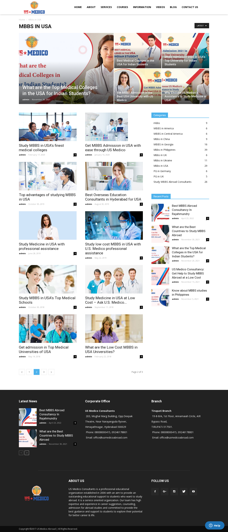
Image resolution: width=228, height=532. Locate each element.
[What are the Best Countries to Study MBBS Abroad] (160, 234)
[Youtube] (193, 491)
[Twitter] (183, 491)
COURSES (122, 7)
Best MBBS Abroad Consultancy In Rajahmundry (184, 210)
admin (25, 99)
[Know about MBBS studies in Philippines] (160, 297)
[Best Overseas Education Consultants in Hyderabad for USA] (114, 176)
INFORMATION (142, 7)
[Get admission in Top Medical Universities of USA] (48, 328)
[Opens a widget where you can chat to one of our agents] (214, 525)
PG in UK (159, 176)
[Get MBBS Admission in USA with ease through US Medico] (114, 127)
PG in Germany (162, 171)
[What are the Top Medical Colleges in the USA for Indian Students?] (66, 74)
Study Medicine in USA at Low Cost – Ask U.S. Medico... (110, 300)
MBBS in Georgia (163, 144)
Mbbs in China (162, 139)
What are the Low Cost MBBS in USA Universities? (111, 349)
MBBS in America (164, 128)
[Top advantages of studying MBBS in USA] (48, 176)
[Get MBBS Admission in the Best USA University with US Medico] (137, 86)
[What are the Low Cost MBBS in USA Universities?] (114, 328)
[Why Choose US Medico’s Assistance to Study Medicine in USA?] (185, 86)
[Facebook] (155, 491)
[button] (205, 7)
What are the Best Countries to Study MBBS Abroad (188, 231)
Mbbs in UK (160, 155)
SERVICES (106, 7)
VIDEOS (160, 7)
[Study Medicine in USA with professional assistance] (48, 225)
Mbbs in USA (161, 165)
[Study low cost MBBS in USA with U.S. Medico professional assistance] (114, 225)
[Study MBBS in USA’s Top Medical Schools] (48, 279)
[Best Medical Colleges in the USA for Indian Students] (137, 50)
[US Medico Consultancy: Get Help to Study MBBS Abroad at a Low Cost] (160, 276)
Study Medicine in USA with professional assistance (42, 246)
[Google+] (164, 491)
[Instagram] (174, 491)
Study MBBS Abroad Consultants (172, 181)
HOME (78, 7)
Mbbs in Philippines (164, 149)
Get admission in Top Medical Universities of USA (44, 349)
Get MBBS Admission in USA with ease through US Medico (113, 147)
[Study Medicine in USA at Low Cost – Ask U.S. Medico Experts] (114, 279)
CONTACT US (190, 7)
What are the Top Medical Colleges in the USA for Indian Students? (189, 252)
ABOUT (91, 7)
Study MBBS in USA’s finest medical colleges (41, 147)
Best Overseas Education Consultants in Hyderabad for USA (113, 197)
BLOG (173, 7)
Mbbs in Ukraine (163, 160)
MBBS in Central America (168, 133)
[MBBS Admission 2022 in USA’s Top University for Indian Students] (185, 50)
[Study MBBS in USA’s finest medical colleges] (48, 127)
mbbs (157, 123)
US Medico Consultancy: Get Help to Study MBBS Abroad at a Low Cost (188, 273)
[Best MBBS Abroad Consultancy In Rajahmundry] (160, 213)
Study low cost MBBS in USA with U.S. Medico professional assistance (113, 248)
